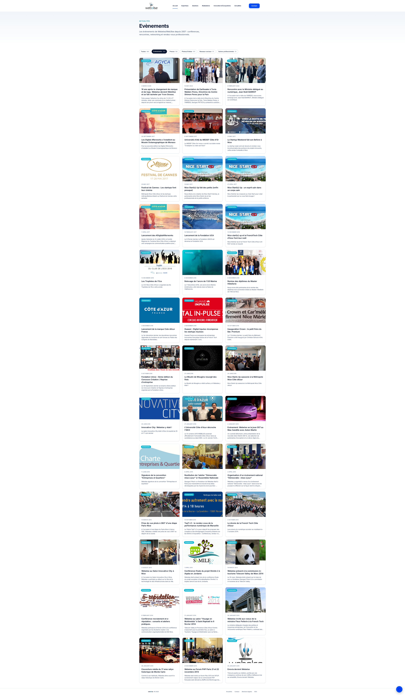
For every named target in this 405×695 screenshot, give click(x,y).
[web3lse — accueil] (155, 6)
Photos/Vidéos (188, 51)
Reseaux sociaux (207, 51)
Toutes (145, 51)
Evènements (159, 51)
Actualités (237, 6)
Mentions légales (247, 691)
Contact (254, 6)
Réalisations (206, 6)
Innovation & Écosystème (222, 6)
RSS (255, 691)
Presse (173, 51)
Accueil (175, 6)
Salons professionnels (227, 51)
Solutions (195, 6)
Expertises (184, 6)
